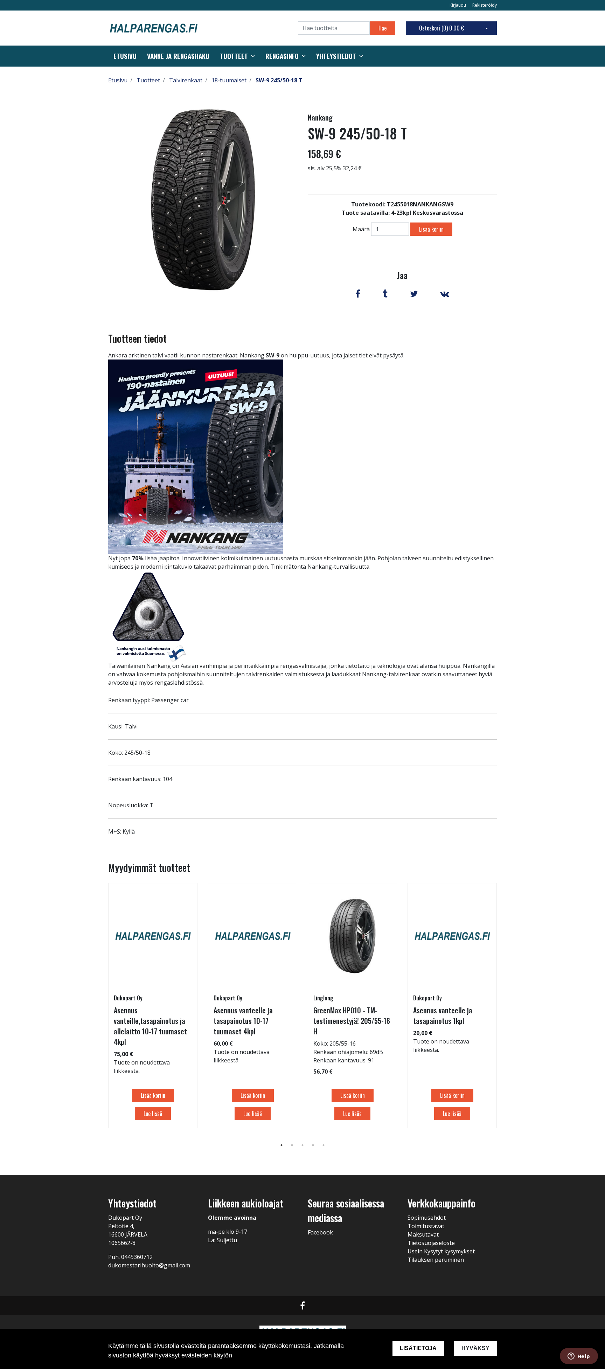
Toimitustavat (426, 1226)
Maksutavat (423, 1234)
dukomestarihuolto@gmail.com (149, 1265)
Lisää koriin (431, 229)
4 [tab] (313, 1145)
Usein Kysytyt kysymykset (441, 1251)
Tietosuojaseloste (431, 1243)
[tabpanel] (152, 1005)
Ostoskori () (441, 28)
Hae (382, 28)
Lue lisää (153, 1113)
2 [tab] (291, 1145)
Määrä (361, 229)
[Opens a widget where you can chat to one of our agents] (578, 1356)
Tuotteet (234, 56)
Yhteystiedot (336, 56)
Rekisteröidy (484, 5)
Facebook (320, 1232)
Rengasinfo (282, 56)
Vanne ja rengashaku (178, 56)
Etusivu (125, 56)
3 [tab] (302, 1145)
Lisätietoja (418, 1348)
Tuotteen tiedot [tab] (137, 338)
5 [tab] (323, 1145)
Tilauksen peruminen (436, 1260)
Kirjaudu (458, 5)
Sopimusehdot (427, 1217)
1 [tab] (281, 1145)
